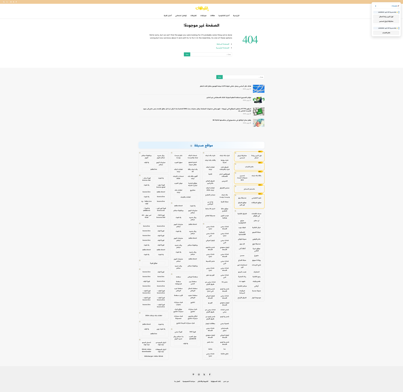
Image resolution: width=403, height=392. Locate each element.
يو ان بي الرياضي (210, 203)
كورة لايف (161, 231)
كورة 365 (193, 332)
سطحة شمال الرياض (192, 289)
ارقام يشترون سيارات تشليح (193, 317)
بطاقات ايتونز (210, 323)
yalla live (153, 169)
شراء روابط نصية (224, 161)
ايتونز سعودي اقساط (224, 248)
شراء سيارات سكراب (178, 303)
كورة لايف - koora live (161, 292)
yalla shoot (178, 206)
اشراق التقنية (242, 214)
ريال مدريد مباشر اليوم (161, 156)
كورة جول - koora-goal (160, 186)
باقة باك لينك (256, 176)
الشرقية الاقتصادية (242, 233)
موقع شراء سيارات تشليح (178, 310)
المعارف (256, 272)
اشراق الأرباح (242, 298)
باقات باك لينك (210, 160)
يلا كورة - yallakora (146, 209)
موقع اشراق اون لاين (242, 204)
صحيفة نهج (256, 244)
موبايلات (203, 15)
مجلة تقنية (224, 202)
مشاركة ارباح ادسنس (242, 157)
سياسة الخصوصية (189, 381)
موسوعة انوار (256, 298)
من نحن (226, 381)
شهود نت (242, 281)
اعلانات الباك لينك (210, 168)
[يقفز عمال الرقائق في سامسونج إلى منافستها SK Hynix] (258, 123)
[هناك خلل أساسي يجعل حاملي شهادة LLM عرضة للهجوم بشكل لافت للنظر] (258, 89)
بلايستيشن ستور (224, 329)
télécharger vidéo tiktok (153, 356)
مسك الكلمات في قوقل (256, 215)
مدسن (242, 255)
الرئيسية (236, 15)
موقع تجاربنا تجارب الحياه (192, 184)
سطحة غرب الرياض (178, 289)
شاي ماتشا (224, 354)
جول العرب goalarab (192, 338)
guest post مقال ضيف (192, 163)
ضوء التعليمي (256, 198)
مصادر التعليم (210, 195)
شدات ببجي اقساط (225, 228)
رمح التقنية (256, 276)
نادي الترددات (256, 265)
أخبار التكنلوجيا (224, 15)
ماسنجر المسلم (249, 189)
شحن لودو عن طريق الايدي (210, 318)
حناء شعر (210, 342)
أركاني (256, 286)
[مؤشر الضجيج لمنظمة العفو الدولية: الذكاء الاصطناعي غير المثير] (258, 100)
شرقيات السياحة (242, 292)
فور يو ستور (210, 275)
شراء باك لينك (225, 155)
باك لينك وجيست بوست (224, 196)
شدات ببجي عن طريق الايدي (210, 283)
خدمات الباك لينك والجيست (193, 156)
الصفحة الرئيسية (222, 48)
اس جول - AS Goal (146, 216)
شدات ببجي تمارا (210, 228)
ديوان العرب (178, 183)
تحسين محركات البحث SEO (242, 178)
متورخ (256, 255)
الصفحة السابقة (223, 44)
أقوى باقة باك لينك (193, 177)
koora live (146, 192)
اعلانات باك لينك (178, 191)
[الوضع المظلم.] (7, 2)
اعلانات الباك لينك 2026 (210, 189)
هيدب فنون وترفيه (225, 217)
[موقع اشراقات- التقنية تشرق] (201, 8)
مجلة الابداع (242, 260)
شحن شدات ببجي (224, 311)
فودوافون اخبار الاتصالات (224, 175)
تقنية (210, 174)
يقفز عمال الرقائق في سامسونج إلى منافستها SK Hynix (232, 120)
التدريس (225, 181)
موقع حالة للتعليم (224, 210)
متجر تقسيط (210, 261)
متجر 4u (225, 282)
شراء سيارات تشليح (192, 310)
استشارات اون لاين (242, 266)
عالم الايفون (256, 239)
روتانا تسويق (256, 260)
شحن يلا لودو (224, 316)
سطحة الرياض (193, 277)
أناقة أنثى (242, 248)
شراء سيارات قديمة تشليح (185, 323)
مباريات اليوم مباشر (192, 211)
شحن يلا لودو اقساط (210, 248)
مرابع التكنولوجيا (242, 222)
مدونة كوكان (242, 239)
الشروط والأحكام (203, 381)
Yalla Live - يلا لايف (146, 202)
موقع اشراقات (256, 203)
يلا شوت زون (161, 329)
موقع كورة (153, 263)
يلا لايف (185, 343)
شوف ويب (242, 227)
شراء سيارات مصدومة (178, 317)
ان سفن (256, 220)
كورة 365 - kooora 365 (160, 216)
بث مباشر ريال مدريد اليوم (178, 338)
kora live (146, 226)
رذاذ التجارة (242, 276)
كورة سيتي (178, 332)
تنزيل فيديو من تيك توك (161, 343)
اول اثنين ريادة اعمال (256, 157)
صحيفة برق (242, 198)
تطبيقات (193, 15)
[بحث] (4, 2)
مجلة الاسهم (256, 232)
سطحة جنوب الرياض (192, 296)
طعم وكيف (256, 281)
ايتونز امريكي (210, 240)
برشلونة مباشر (178, 210)
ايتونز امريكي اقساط (210, 297)
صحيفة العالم (210, 216)
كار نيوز (242, 244)
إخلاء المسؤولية (216, 381)
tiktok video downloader (146, 350)
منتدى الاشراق (224, 188)
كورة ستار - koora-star (146, 179)
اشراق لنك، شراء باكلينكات (225, 168)
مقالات (212, 15)
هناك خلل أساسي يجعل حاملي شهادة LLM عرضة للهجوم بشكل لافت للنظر (225, 86)
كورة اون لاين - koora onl (161, 209)
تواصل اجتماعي (181, 15)
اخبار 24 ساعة (210, 209)
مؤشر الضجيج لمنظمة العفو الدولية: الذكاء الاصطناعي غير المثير (229, 97)
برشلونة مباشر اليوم (146, 156)
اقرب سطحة (178, 295)
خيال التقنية (256, 227)
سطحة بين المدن (193, 283)
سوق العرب (178, 162)
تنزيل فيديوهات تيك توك (160, 350)
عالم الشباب (249, 167)
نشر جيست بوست (178, 156)
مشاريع (192, 190)
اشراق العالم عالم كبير (210, 182)
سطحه (178, 277)
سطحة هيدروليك (178, 283)
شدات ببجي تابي (210, 234)
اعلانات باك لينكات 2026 (153, 315)
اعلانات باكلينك (186, 197)
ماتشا (210, 349)
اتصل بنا (177, 381)
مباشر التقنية (242, 286)
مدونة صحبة (256, 291)
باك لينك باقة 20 (193, 170)
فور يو (210, 303)
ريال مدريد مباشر (192, 218)
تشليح (193, 302)
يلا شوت (192, 206)
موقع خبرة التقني (256, 250)
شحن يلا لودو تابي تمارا (210, 290)
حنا (225, 349)
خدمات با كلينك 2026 (178, 177)
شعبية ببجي (224, 323)
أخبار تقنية (168, 15)
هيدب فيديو (242, 272)
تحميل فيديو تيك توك (146, 343)
